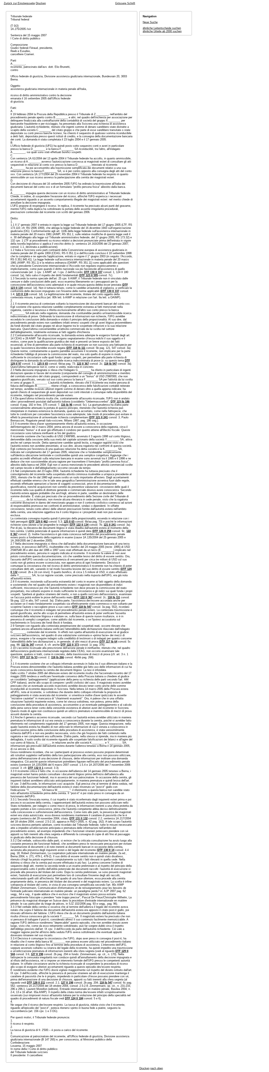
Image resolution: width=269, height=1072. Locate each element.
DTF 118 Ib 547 (82, 606)
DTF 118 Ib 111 (76, 347)
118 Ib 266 (57, 657)
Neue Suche (150, 22)
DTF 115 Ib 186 (120, 401)
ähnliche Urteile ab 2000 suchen (162, 31)
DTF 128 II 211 (36, 982)
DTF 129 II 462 (38, 521)
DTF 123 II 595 (89, 275)
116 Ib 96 (66, 404)
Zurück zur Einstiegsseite (19, 3)
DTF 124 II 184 (74, 998)
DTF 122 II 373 (70, 644)
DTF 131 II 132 (78, 818)
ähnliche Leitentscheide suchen (162, 28)
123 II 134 (22, 294)
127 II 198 (37, 954)
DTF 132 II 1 (35, 767)
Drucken (41, 3)
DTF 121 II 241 (99, 417)
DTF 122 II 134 (79, 524)
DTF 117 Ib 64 (108, 641)
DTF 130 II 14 (106, 850)
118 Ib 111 (114, 597)
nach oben (156, 1068)
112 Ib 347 (27, 644)
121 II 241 (110, 524)
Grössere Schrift (125, 3)
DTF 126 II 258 (102, 531)
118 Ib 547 (110, 363)
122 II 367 (83, 363)
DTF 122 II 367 (83, 597)
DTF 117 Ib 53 (28, 657)
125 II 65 (42, 363)
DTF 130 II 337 (93, 272)
